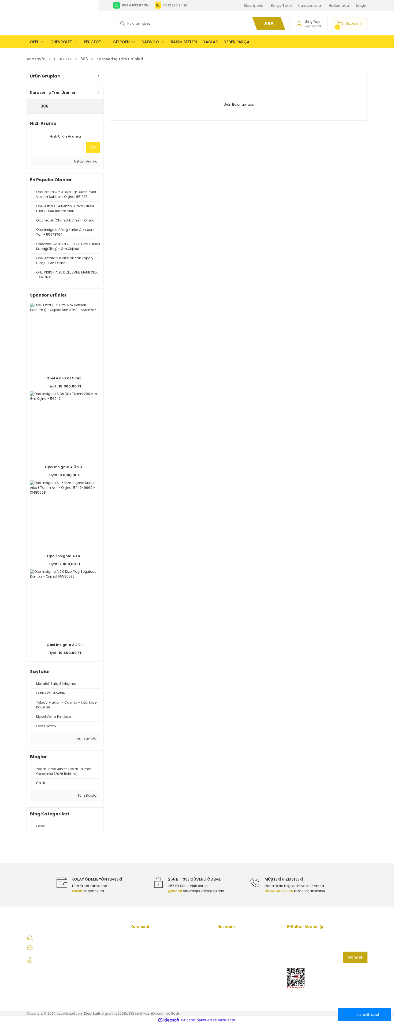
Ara (93, 147)
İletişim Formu (142, 937)
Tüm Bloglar (87, 795)
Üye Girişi (225, 946)
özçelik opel (368, 1014)
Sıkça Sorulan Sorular (149, 990)
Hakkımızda (141, 946)
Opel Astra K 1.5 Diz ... (65, 378)
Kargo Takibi (228, 982)
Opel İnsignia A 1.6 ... (65, 556)
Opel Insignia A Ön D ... (65, 467)
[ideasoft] (169, 1020)
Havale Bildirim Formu (236, 973)
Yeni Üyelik (226, 937)
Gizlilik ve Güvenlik (146, 964)
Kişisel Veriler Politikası (150, 982)
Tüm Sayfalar (86, 738)
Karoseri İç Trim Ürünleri (119, 59)
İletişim (223, 964)
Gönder (355, 957)
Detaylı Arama (85, 161)
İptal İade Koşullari (146, 973)
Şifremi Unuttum (231, 955)
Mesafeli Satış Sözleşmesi (153, 955)
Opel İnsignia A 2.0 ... (65, 644)
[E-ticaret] (196, 1020)
